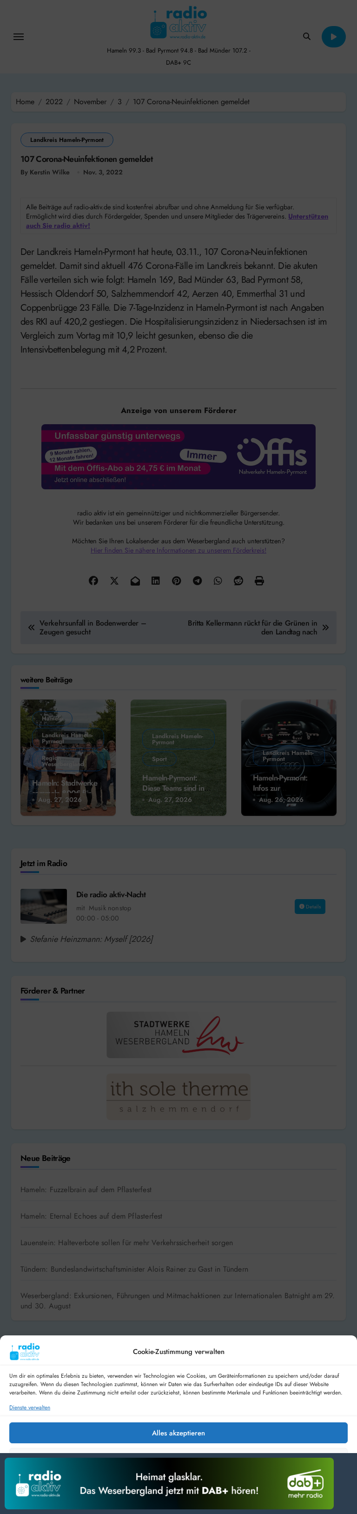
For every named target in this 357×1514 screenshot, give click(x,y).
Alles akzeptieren (178, 1433)
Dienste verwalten (29, 1408)
